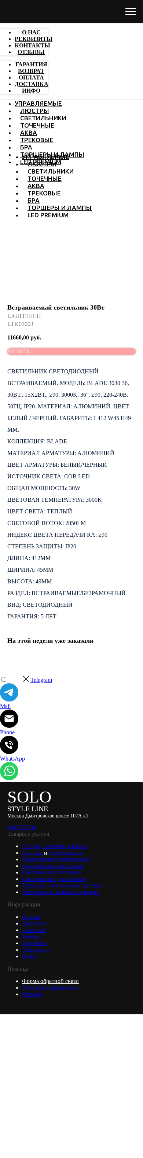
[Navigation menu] (130, 11)
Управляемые (38, 103)
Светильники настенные (53, 866)
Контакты (34, 943)
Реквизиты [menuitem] (33, 39)
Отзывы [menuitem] (31, 52)
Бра (26, 147)
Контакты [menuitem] (32, 45)
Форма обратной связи (50, 981)
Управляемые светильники (55, 859)
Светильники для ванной (53, 879)
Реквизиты (35, 950)
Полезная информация (50, 987)
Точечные (37, 125)
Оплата (31, 917)
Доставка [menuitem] (31, 84)
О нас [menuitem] (31, 32)
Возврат (32, 936)
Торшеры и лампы (59, 207)
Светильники (43, 117)
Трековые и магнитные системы (62, 885)
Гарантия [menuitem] (31, 64)
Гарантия (33, 930)
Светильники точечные (51, 872)
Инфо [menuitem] (31, 91)
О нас (29, 956)
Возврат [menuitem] (31, 71)
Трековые (37, 139)
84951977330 (21, 827)
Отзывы (32, 994)
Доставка (33, 923)
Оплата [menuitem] (31, 77)
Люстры (34, 110)
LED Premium (48, 214)
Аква (28, 132)
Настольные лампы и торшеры (60, 892)
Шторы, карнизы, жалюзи (54, 846)
